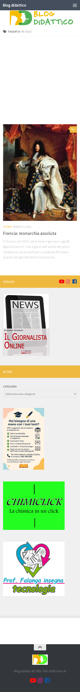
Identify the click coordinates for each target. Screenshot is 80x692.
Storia (7, 226)
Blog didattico (14, 5)
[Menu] (75, 5)
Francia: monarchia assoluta (29, 233)
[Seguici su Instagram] (67, 281)
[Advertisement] (40, 82)
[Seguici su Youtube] (61, 281)
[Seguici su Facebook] (74, 281)
